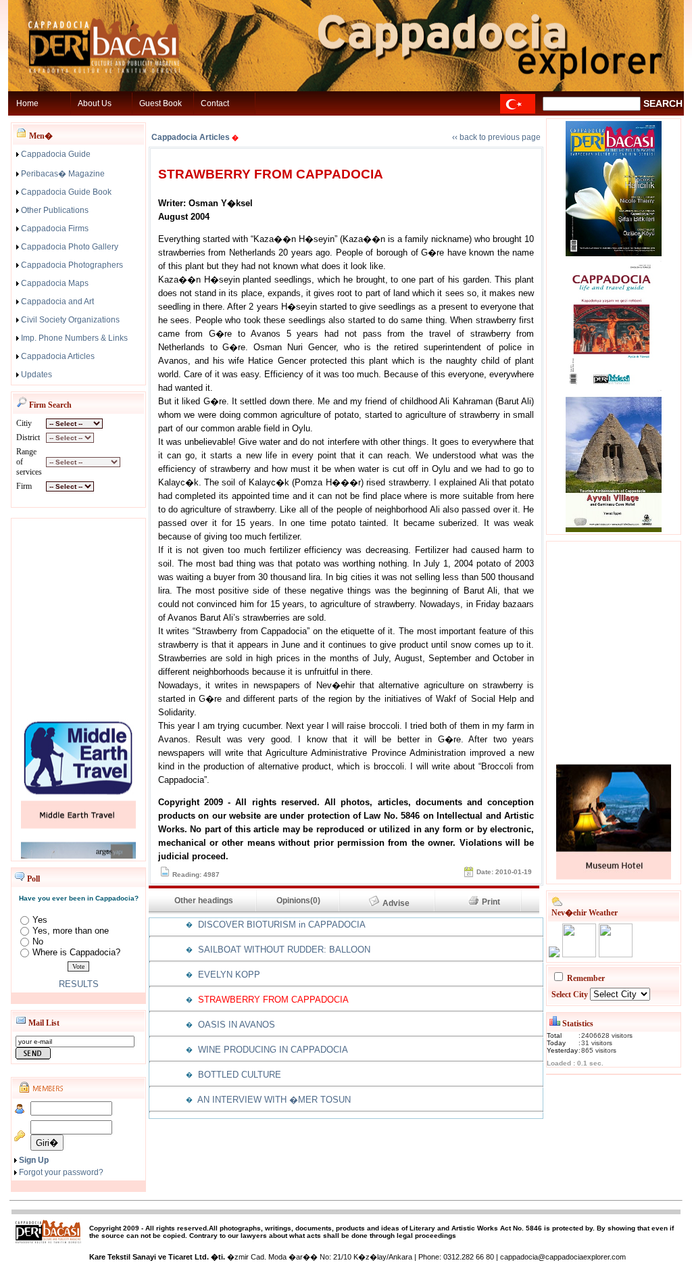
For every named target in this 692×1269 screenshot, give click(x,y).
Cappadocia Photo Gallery (69, 247)
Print (495, 902)
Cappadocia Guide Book (66, 192)
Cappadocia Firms (55, 228)
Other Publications (55, 210)
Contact (215, 103)
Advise (402, 903)
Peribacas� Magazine (63, 173)
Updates (36, 374)
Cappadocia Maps (55, 283)
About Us (95, 103)
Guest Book (160, 103)
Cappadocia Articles (58, 356)
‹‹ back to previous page (496, 137)
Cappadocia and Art (57, 301)
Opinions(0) (298, 900)
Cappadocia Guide (56, 154)
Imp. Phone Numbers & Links (74, 338)
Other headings (202, 900)
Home (27, 103)
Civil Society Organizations (70, 320)
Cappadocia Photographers (72, 265)
